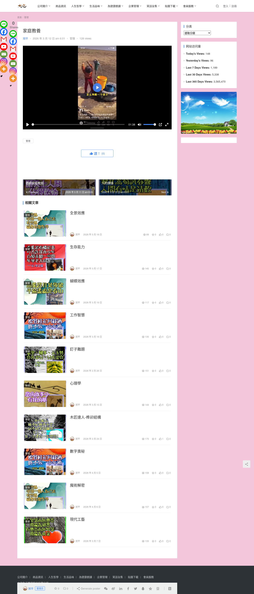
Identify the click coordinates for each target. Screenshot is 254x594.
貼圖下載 (170, 6)
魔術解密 (77, 485)
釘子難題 (77, 349)
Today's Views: (196, 53)
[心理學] (45, 394)
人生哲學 (76, 6)
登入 (225, 6)
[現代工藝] (45, 530)
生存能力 (77, 246)
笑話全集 (152, 6)
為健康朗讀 (114, 6)
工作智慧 (77, 315)
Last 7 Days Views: (198, 67)
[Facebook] (3, 32)
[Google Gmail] (13, 48)
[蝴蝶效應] (45, 291)
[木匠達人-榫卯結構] (45, 428)
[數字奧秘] (45, 462)
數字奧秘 (77, 451)
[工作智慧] (45, 325)
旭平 (25, 38)
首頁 (19, 17)
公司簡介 (42, 6)
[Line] (3, 24)
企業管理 (133, 6)
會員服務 (188, 6)
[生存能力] (45, 257)
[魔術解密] (45, 496)
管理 (72, 38)
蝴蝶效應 (77, 281)
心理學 (75, 383)
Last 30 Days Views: (199, 74)
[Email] (3, 54)
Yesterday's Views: (198, 60)
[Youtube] (3, 46)
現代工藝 (77, 519)
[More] (3, 69)
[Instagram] (3, 61)
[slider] (78, 124)
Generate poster (90, 588)
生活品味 (94, 6)
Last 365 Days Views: (200, 81)
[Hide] (1, 76)
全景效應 (77, 212)
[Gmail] (3, 39)
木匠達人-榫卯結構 (85, 417)
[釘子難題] (45, 360)
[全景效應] (45, 223)
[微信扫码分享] (105, 588)
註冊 (234, 6)
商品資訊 (61, 6)
